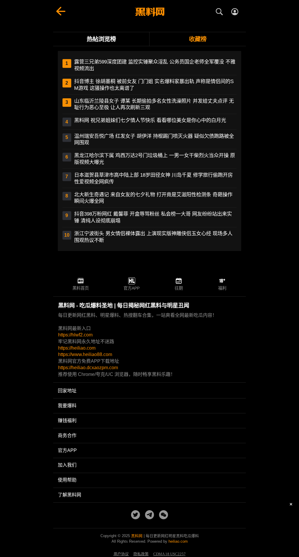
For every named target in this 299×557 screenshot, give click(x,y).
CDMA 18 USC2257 (169, 554)
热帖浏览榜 (101, 39)
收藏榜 (197, 39)
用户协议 (121, 554)
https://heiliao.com (76, 347)
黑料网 (136, 536)
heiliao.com (178, 541)
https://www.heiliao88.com (85, 354)
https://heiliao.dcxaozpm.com (88, 367)
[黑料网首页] (149, 12)
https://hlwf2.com (75, 334)
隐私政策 (141, 554)
